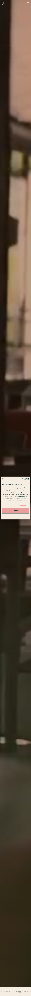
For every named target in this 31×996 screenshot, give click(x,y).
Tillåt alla (15, 510)
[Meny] (28, 3)
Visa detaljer (22, 505)
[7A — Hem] (3, 3)
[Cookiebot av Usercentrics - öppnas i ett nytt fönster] (22, 479)
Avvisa (15, 516)
